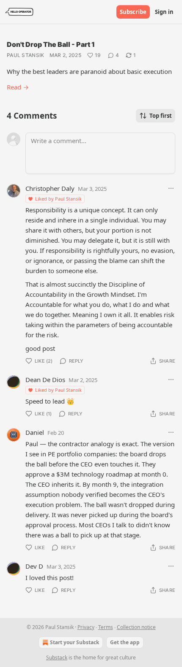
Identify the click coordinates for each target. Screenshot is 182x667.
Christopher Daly (49, 188)
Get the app (125, 642)
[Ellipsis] (171, 188)
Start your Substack (74, 642)
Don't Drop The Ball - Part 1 (51, 44)
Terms (105, 627)
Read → (18, 87)
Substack (56, 657)
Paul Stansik (25, 55)
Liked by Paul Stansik (58, 198)
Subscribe (133, 12)
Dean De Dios (45, 379)
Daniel (34, 432)
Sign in (164, 12)
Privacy (85, 627)
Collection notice (136, 627)
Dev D (34, 566)
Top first (160, 115)
